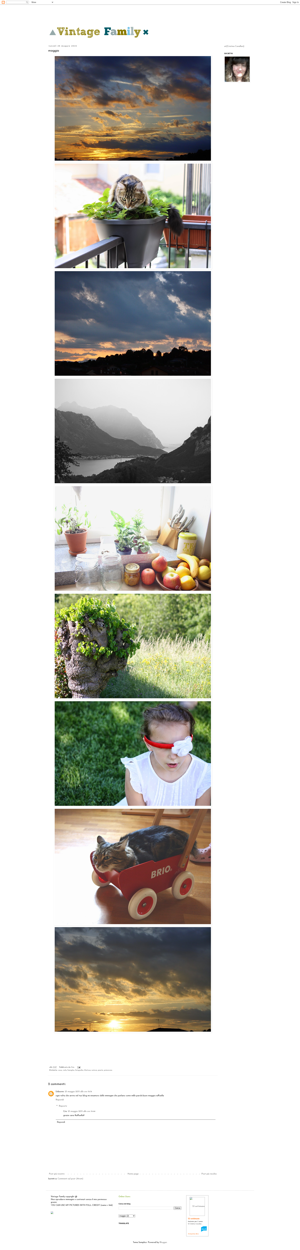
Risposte (63, 1106)
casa (60, 1070)
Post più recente (57, 1174)
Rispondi (60, 1100)
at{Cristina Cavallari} (234, 46)
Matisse (87, 1070)
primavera (108, 1070)
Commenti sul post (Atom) (70, 1179)
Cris (65, 1111)
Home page (133, 1174)
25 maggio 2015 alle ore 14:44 (81, 1111)
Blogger (163, 1242)
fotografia (79, 1070)
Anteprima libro (193, 1234)
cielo (65, 1070)
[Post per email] (78, 1067)
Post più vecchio (209, 1174)
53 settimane (194, 1219)
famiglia (71, 1070)
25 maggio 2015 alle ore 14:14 (78, 1092)
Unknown (60, 1092)
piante (100, 1070)
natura (94, 1070)
